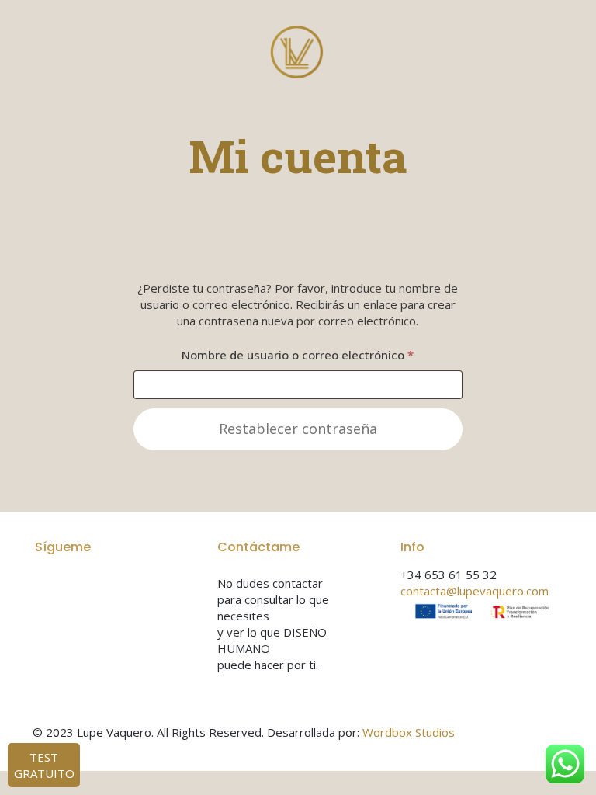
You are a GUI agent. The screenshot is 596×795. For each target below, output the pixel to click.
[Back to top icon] (547, 733)
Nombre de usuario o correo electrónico (322, 354)
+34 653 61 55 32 (448, 574)
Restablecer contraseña (298, 428)
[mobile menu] (538, 50)
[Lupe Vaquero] (298, 50)
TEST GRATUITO (44, 765)
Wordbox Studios (408, 732)
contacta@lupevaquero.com (474, 591)
